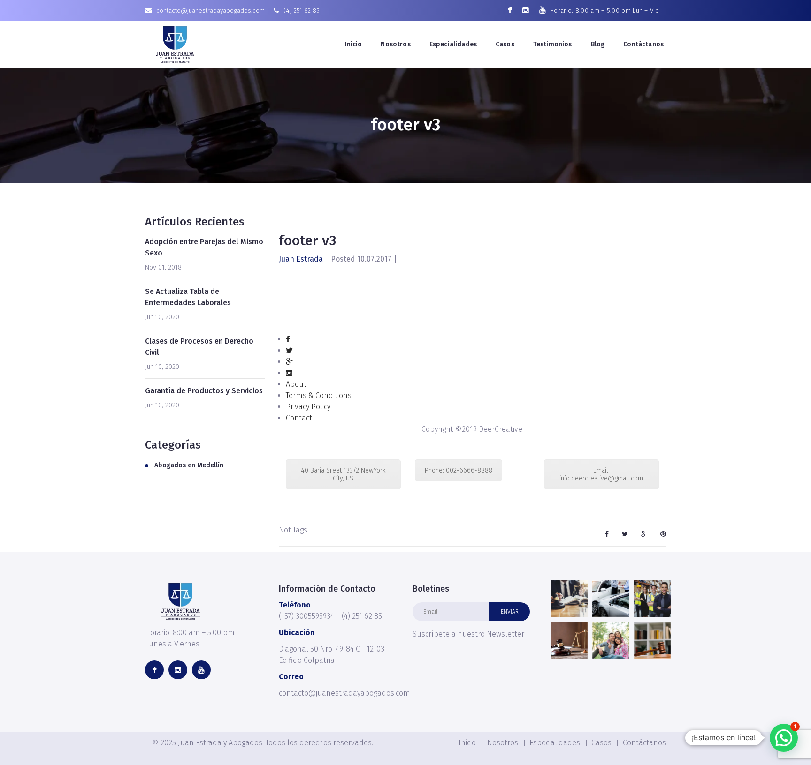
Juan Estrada (301, 259)
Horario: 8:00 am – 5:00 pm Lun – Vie (604, 11)
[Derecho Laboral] (652, 598)
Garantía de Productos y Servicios (204, 390)
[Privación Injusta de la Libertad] (569, 598)
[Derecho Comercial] (569, 640)
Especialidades (453, 44)
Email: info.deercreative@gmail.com (601, 474)
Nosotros (395, 44)
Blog (598, 44)
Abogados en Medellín (188, 465)
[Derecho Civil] (652, 640)
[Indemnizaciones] (610, 598)
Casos (505, 44)
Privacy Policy (308, 406)
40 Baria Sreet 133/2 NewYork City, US (343, 474)
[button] (784, 738)
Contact (299, 417)
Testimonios (552, 44)
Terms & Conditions (319, 395)
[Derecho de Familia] (610, 640)
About (296, 384)
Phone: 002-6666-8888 (458, 470)
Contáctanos (643, 44)
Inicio (353, 44)
